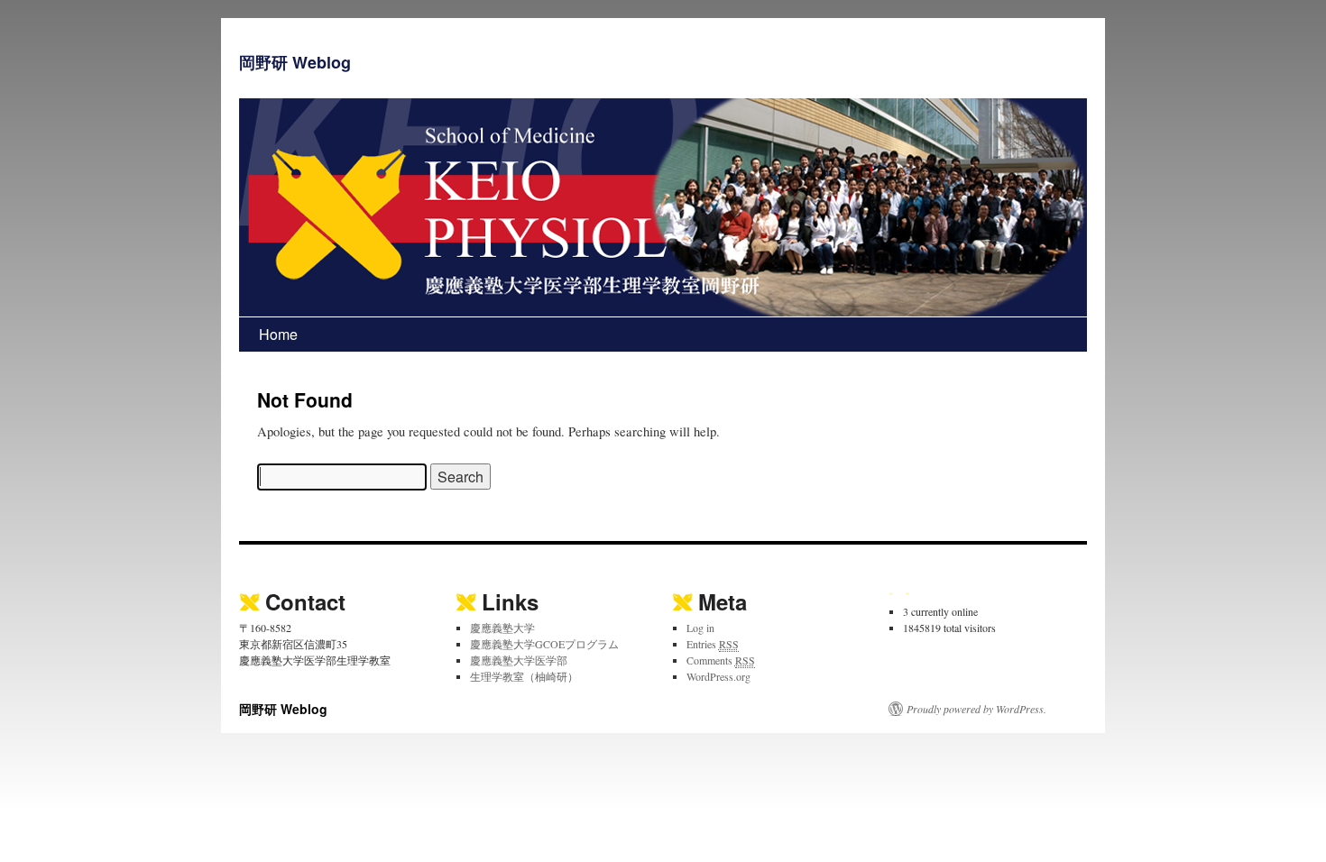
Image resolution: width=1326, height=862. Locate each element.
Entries (712, 644)
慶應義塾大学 (502, 627)
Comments (720, 660)
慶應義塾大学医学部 (518, 660)
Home (278, 334)
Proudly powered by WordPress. (976, 709)
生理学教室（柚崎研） (524, 676)
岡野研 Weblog (295, 62)
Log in (700, 627)
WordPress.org (718, 676)
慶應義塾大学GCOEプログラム (544, 644)
